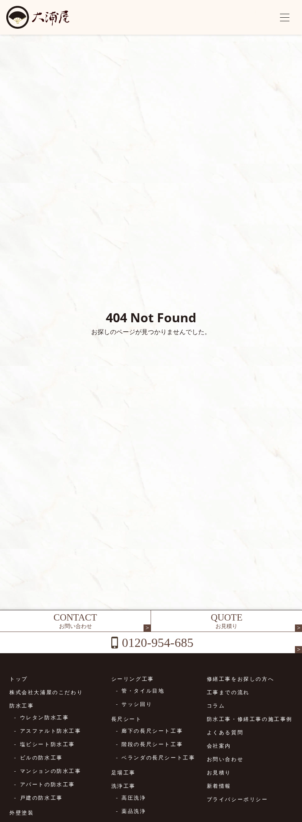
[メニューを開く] (284, 17)
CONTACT (75, 620)
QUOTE (227, 620)
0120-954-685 (157, 642)
